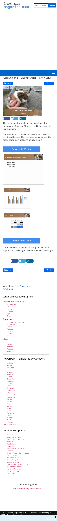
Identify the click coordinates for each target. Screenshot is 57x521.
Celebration (11, 379)
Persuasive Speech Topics (16, 322)
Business (10, 351)
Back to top (51, 519)
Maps (8, 386)
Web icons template (14, 471)
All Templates (11, 305)
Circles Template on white (16, 460)
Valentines (10, 418)
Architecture (11, 370)
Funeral (9, 334)
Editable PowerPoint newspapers (18, 453)
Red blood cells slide (14, 458)
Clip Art (9, 383)
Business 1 (10, 442)
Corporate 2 (11, 446)
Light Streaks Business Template (18, 464)
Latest (9, 307)
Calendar (10, 377)
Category (10, 311)
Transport (10, 413)
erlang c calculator (32, 488)
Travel (9, 415)
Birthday (10, 347)
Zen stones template (14, 467)
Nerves (9, 336)
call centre (18, 488)
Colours (9, 316)
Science (9, 406)
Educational (11, 388)
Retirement (11, 331)
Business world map (14, 437)
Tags (8, 314)
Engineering (11, 390)
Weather (10, 420)
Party (8, 342)
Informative (11, 324)
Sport (9, 411)
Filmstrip (10, 451)
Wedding (10, 329)
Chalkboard (11, 473)
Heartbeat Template (14, 469)
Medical (9, 399)
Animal (9, 365)
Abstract (10, 363)
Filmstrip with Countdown (16, 439)
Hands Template (12, 455)
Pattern (9, 404)
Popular (9, 309)
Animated (10, 368)
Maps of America (13, 462)
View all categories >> (10, 424)
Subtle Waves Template (15, 435)
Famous (9, 327)
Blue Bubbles (11, 444)
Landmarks (11, 397)
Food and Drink (12, 395)
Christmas (10, 381)
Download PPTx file (21, 149)
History (9, 344)
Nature (9, 402)
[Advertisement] (28, 40)
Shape (9, 408)
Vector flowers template (15, 448)
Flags (8, 393)
